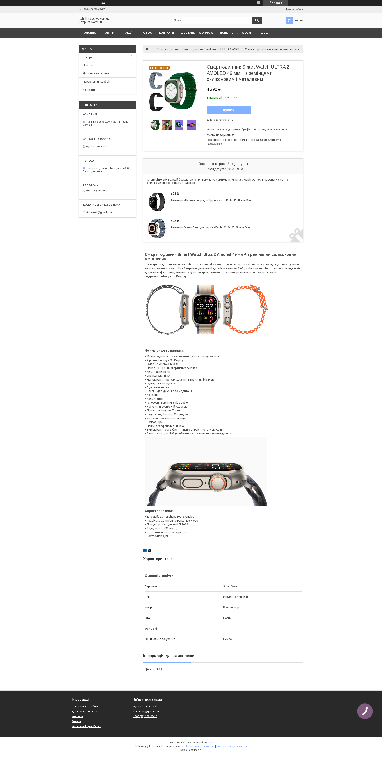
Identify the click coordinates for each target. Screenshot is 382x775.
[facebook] (145, 550)
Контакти (166, 32)
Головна (89, 32)
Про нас (145, 32)
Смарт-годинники (168, 49)
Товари (108, 32)
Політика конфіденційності (231, 746)
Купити (229, 110)
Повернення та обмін (237, 32)
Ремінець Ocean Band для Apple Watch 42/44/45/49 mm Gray (211, 227)
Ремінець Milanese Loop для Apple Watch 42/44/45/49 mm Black (212, 200)
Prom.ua (209, 742)
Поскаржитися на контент (200, 746)
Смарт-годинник (160, 264)
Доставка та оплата (197, 32)
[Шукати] (257, 20)
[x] (149, 550)
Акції (128, 32)
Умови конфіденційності (86, 726)
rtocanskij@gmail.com (99, 212)
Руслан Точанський (145, 706)
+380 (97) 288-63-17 (145, 716)
